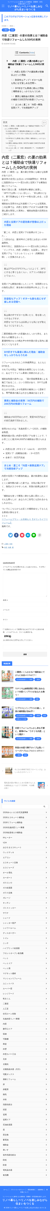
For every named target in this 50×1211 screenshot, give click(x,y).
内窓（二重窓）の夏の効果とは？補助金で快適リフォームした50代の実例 (26, 64)
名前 (5, 600)
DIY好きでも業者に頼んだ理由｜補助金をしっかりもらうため (27, 89)
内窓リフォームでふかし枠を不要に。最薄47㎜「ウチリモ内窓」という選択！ (30, 731)
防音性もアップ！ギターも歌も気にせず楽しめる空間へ (26, 81)
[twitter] (10, 535)
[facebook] (16, 535)
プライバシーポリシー (18, 1189)
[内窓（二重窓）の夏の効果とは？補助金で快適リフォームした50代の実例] (28, 535)
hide (32, 52)
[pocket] (22, 535)
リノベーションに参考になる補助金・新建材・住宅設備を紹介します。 (25, 1196)
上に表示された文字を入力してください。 (18, 640)
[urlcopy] (39, 535)
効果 (9, 547)
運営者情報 (31, 1189)
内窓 (10, 544)
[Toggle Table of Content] (43, 123)
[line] (33, 535)
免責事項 (40, 1189)
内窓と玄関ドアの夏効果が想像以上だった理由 (27, 73)
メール (6, 610)
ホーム (5, 1189)
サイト (5, 620)
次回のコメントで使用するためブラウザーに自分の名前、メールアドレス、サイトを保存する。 (23, 630)
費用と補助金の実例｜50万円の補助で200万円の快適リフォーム (27, 98)
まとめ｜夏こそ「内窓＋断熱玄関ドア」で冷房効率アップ (26, 106)
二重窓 (6, 544)
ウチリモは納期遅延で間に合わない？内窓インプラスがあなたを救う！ (30, 691)
